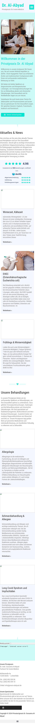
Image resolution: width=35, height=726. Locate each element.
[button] (31, 7)
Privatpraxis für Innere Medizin (13, 9)
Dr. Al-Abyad (13, 5)
